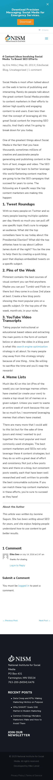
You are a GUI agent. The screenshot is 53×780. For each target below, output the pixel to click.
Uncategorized (17, 70)
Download (25, 21)
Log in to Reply (17, 565)
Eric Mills (11, 65)
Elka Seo (14, 554)
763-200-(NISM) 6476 (21, 682)
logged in (23, 585)
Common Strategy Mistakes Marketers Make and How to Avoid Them (27, 719)
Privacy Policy (17, 775)
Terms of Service (34, 775)
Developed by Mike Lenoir (26, 766)
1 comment (35, 70)
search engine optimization (32, 346)
